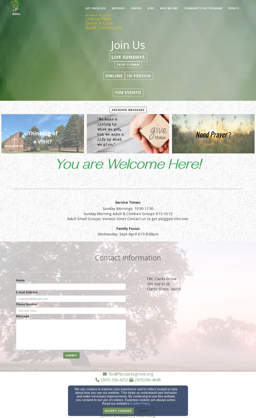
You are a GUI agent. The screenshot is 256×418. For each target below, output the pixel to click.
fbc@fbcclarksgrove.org (130, 374)
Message (22, 316)
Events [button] (233, 8)
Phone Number (26, 304)
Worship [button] (118, 8)
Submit (71, 355)
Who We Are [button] (169, 8)
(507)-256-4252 (114, 379)
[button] (128, 57)
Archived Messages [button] (128, 110)
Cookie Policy (140, 403)
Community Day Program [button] (203, 8)
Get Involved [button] (96, 8)
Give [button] (151, 8)
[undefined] (128, 134)
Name (20, 280)
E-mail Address (27, 292)
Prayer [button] (136, 8)
